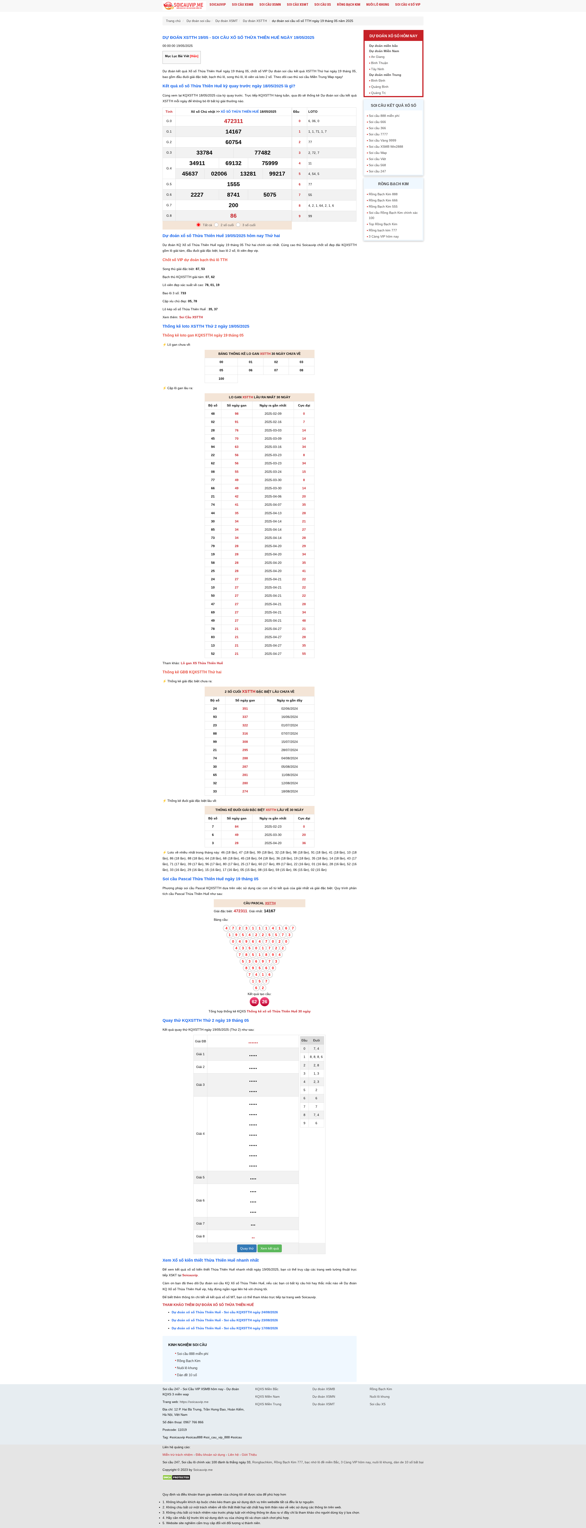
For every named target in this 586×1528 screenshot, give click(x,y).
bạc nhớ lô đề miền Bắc (322, 1462)
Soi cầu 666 (377, 122)
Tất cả (207, 225)
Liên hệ (233, 1454)
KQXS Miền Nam (267, 1396)
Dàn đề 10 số (187, 1375)
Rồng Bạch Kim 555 (383, 206)
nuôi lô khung (382, 1462)
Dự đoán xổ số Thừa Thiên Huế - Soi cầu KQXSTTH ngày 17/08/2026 (225, 1328)
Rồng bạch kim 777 (383, 230)
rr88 (211, 1486)
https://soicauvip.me (194, 1402)
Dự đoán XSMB (323, 1389)
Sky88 (202, 1486)
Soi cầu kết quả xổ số (393, 105)
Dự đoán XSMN (323, 1396)
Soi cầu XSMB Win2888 (386, 146)
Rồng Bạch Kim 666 (383, 200)
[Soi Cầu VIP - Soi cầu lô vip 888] (184, 6)
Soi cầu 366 (377, 128)
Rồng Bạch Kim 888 (383, 194)
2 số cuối (227, 225)
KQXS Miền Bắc (266, 1389)
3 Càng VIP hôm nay (384, 236)
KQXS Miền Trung (268, 1404)
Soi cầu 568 (377, 165)
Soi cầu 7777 (378, 134)
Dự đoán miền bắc (383, 46)
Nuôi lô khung (377, 5)
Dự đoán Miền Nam (384, 51)
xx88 (218, 1486)
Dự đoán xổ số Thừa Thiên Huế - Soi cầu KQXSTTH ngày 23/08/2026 (225, 1320)
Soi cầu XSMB (242, 5)
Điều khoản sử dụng (210, 1454)
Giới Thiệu (249, 1454)
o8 (195, 1486)
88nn (189, 1486)
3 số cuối (248, 225)
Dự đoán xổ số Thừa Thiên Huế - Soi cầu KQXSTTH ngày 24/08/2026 (225, 1312)
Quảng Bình (379, 86)
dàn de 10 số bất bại (408, 1462)
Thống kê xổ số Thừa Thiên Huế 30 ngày (279, 1011)
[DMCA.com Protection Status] (176, 1479)
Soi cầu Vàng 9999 (382, 140)
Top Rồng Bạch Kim (383, 224)
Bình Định (378, 80)
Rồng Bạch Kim (348, 5)
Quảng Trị (378, 93)
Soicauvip (217, 5)
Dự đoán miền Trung (385, 75)
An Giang (378, 57)
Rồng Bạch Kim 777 (288, 1462)
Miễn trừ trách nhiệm (178, 1454)
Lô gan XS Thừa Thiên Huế (202, 663)
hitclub (239, 1486)
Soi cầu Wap (378, 153)
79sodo (179, 1486)
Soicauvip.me (203, 1470)
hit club (168, 1486)
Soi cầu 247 (377, 171)
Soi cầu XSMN (270, 5)
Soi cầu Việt (377, 159)
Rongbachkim (262, 1462)
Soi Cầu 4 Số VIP (408, 5)
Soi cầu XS (322, 5)
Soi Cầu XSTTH (191, 317)
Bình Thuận (379, 63)
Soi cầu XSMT (297, 5)
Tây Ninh (377, 69)
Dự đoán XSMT (323, 1404)
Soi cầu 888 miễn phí (192, 1354)
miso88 (228, 1486)
